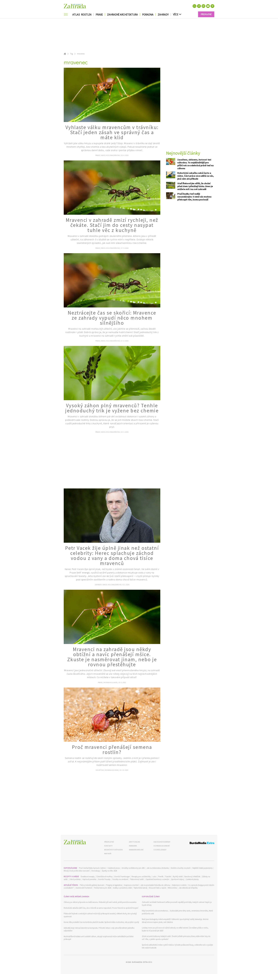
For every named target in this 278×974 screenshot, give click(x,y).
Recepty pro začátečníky (141, 876)
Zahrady (163, 14)
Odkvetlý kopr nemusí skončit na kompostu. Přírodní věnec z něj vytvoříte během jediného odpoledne (99, 929)
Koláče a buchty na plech (181, 868)
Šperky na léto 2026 (109, 871)
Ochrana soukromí (161, 846)
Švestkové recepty (88, 876)
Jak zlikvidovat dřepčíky (188, 888)
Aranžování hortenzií (84, 888)
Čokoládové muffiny (104, 876)
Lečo (154, 876)
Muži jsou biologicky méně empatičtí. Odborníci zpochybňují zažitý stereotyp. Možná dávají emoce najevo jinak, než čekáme (175, 920)
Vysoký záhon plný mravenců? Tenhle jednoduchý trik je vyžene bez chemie (112, 408)
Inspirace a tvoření (131, 885)
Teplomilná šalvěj (140, 888)
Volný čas (100, 770)
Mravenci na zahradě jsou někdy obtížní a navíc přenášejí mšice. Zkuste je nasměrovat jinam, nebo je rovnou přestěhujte (112, 657)
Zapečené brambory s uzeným (157, 879)
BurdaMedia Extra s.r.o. (142, 962)
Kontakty (108, 846)
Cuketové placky (192, 879)
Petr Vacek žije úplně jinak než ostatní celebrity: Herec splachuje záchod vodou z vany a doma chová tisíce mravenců (112, 555)
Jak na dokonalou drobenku (158, 868)
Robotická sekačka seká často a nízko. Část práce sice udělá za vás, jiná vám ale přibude (195, 175)
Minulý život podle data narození (76, 871)
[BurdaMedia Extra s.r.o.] (196, 843)
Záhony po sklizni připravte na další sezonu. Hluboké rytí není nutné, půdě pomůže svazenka (100, 902)
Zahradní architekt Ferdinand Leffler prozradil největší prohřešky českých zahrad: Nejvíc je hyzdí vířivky (177, 903)
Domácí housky (104, 879)
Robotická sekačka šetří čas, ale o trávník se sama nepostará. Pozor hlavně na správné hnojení (101, 908)
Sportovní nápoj (177, 879)
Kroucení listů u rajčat (157, 888)
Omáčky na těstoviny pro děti (133, 868)
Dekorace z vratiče (179, 885)
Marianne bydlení (136, 850)
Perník (160, 876)
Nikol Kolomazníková (110, 155)
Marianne (133, 846)
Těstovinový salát (137, 879)
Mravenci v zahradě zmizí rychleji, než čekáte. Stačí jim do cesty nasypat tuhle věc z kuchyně (112, 225)
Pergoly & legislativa (114, 885)
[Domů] (75, 842)
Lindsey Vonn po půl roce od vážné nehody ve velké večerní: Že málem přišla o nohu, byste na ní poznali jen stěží (175, 929)
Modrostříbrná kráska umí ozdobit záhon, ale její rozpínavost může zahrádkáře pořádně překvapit (98, 938)
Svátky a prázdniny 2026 (122, 888)
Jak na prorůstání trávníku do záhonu (155, 885)
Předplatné (109, 842)
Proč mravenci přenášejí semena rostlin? (112, 749)
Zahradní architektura (122, 14)
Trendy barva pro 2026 (102, 888)
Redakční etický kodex (113, 850)
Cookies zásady (159, 850)
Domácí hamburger (122, 876)
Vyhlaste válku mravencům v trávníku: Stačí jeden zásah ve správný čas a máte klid (112, 132)
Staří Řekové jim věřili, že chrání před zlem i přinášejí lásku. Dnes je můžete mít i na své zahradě (195, 186)
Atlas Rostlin (81, 14)
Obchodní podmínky (161, 842)
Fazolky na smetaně (120, 879)
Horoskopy (95, 871)
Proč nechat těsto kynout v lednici (92, 868)
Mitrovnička (172, 888)
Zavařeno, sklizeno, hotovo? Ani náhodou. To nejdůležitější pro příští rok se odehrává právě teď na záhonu (195, 164)
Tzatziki (168, 876)
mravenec (81, 54)
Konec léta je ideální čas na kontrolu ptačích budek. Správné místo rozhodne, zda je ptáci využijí (101, 922)
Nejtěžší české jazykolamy (202, 868)
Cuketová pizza (114, 868)
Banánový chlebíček (192, 876)
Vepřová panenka (89, 879)
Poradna (147, 14)
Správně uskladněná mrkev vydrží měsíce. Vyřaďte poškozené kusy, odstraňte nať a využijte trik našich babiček (177, 946)
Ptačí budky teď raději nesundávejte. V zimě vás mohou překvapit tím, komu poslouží (194, 196)
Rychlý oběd (178, 876)
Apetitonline (134, 842)
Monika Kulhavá (111, 682)
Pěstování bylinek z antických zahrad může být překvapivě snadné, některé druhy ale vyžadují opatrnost (100, 915)
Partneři (107, 853)
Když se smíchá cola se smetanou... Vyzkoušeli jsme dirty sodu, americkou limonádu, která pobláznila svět (177, 912)
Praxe (99, 14)
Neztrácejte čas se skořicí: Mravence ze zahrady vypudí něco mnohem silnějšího (112, 318)
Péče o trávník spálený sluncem (92, 885)
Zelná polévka (75, 879)
